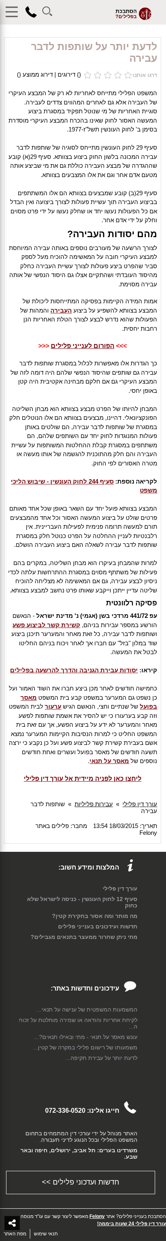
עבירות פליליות (94, 804)
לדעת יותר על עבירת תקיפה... (101, 1058)
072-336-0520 (65, 1110)
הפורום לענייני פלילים (82, 345)
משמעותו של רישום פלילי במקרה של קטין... (85, 1047)
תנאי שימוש (46, 1234)
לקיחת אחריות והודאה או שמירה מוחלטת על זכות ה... (78, 1023)
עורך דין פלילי (139, 804)
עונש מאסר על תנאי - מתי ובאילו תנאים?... (85, 1037)
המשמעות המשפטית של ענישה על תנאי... (87, 1009)
